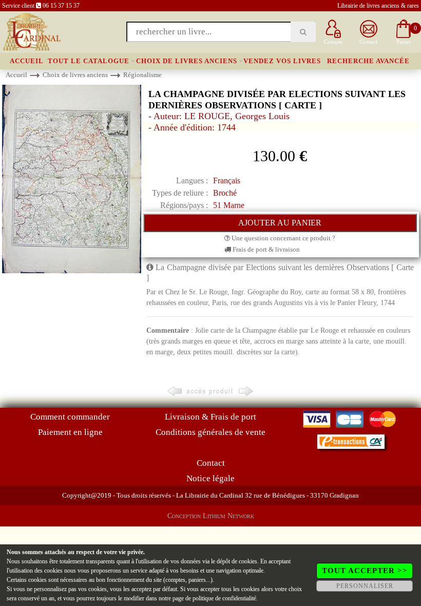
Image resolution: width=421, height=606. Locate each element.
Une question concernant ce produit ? (282, 238)
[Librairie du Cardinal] (31, 31)
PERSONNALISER (364, 586)
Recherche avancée (368, 61)
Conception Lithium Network (210, 516)
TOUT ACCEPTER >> (365, 570)
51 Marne (228, 205)
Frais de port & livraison (265, 249)
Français (226, 180)
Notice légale (210, 478)
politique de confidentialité (224, 598)
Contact (211, 463)
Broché (225, 192)
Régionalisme (142, 75)
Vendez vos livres (282, 61)
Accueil (27, 61)
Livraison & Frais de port (210, 417)
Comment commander (70, 417)
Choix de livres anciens (186, 61)
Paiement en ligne (70, 432)
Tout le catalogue (88, 61)
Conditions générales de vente (210, 432)
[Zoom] (71, 178)
